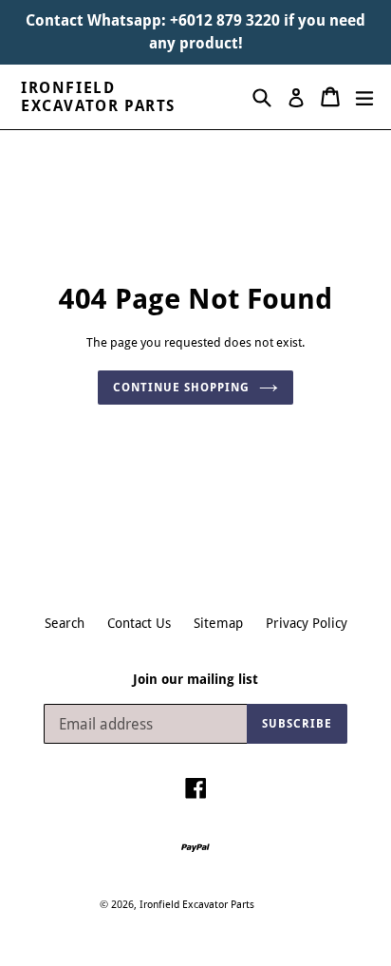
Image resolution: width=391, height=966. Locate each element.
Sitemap (218, 623)
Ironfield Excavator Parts (98, 97)
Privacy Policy (306, 623)
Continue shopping (181, 387)
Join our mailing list (195, 679)
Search (64, 623)
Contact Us (139, 623)
